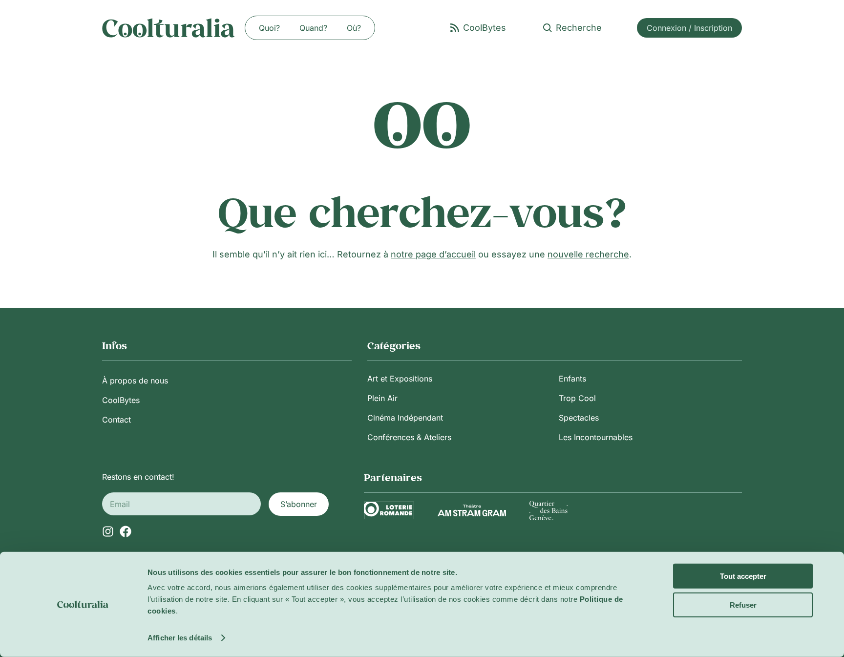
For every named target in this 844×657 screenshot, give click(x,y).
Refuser (743, 604)
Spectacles (579, 418)
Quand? (313, 28)
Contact (116, 419)
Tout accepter (743, 576)
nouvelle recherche (588, 254)
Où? (354, 28)
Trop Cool (577, 398)
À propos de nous (135, 380)
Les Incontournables (596, 437)
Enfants (572, 378)
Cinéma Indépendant (405, 418)
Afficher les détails (180, 638)
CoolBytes (121, 400)
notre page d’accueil (433, 254)
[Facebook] (125, 531)
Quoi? (269, 28)
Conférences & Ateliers (409, 437)
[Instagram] (108, 531)
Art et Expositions (399, 378)
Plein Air (382, 398)
